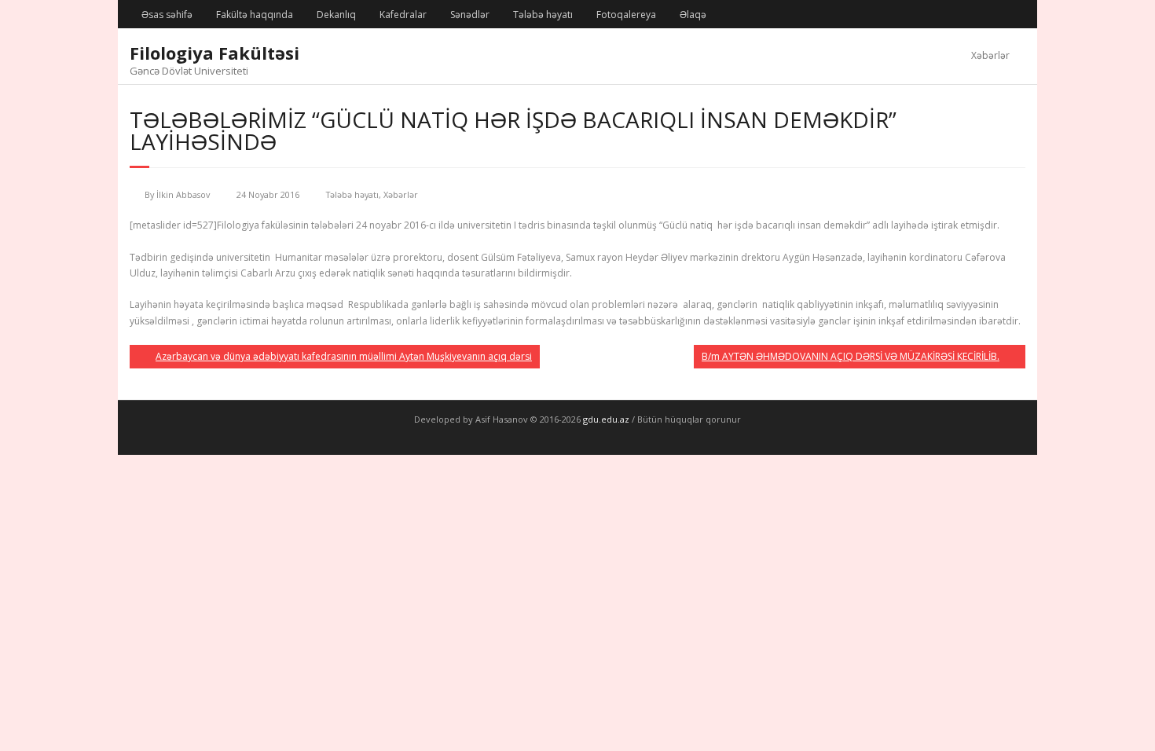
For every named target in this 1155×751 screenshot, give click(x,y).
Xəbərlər (990, 55)
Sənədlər (470, 14)
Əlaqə (693, 14)
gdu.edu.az (605, 419)
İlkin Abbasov (183, 194)
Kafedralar (403, 14)
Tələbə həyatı (543, 14)
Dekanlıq (336, 14)
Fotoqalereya (626, 14)
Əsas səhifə (166, 14)
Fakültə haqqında (254, 14)
